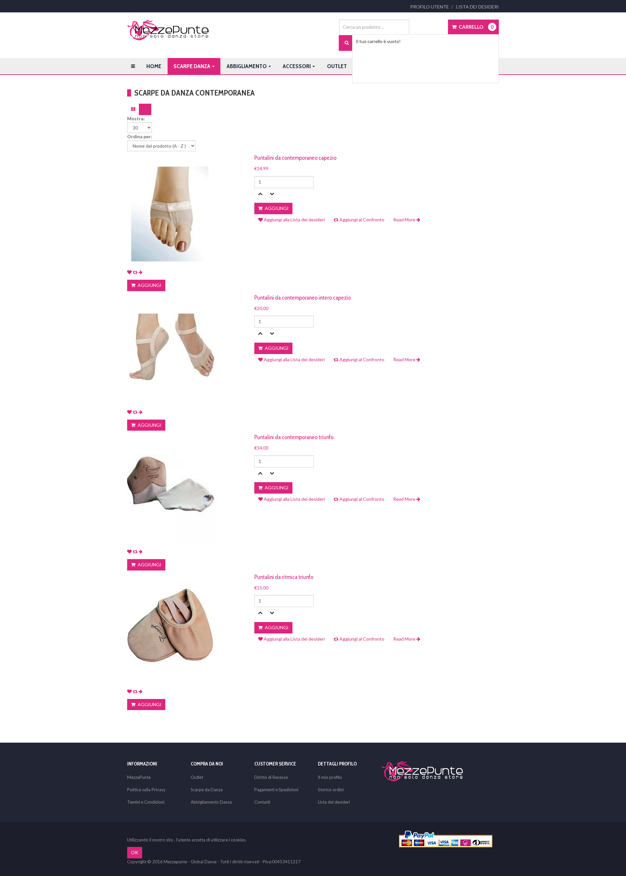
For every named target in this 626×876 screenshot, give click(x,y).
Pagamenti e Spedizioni (276, 789)
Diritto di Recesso (271, 777)
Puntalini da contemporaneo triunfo (294, 437)
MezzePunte (139, 777)
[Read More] (140, 272)
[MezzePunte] (168, 30)
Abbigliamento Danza (211, 802)
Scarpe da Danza (207, 789)
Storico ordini (331, 789)
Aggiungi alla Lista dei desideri (294, 219)
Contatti (262, 802)
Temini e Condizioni (145, 802)
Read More (404, 219)
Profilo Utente (429, 6)
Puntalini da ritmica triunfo (283, 577)
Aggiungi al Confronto (361, 219)
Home (153, 66)
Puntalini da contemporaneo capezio (295, 157)
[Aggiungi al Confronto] (135, 272)
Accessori (297, 66)
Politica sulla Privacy (146, 789)
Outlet (337, 66)
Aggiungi (149, 285)
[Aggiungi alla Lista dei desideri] (129, 272)
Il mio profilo (330, 777)
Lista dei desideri (477, 6)
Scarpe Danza (192, 66)
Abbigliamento (247, 66)
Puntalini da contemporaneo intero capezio (302, 297)
